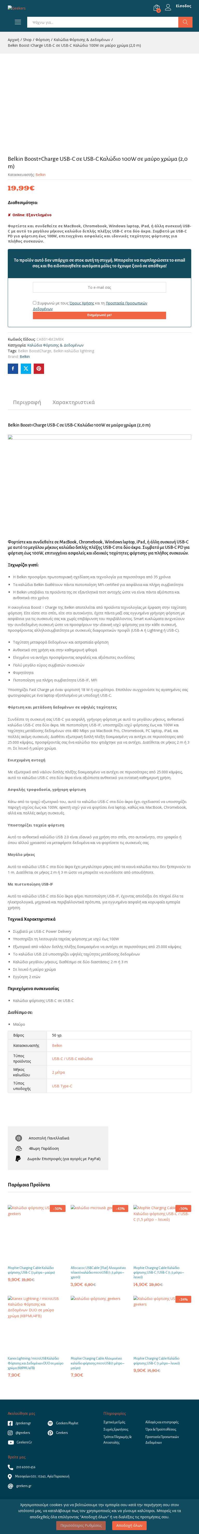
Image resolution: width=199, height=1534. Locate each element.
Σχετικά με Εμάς (114, 1422)
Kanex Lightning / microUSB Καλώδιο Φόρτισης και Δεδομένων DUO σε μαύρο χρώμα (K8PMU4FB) (35, 1363)
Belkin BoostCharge (34, 350)
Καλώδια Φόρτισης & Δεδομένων (55, 345)
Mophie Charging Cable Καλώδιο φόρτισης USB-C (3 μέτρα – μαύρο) (31, 1270)
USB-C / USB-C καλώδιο (72, 1058)
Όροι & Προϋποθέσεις (160, 1429)
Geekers (61, 1433)
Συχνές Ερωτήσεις (115, 1429)
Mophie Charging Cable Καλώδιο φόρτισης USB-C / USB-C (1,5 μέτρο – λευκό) (158, 1272)
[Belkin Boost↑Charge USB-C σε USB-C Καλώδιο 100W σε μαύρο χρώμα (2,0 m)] (13, 369)
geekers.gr (23, 1486)
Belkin (40, 174)
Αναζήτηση (185, 22)
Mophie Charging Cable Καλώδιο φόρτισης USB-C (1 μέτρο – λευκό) (156, 1361)
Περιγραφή (27, 402)
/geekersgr (23, 1423)
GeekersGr (24, 1442)
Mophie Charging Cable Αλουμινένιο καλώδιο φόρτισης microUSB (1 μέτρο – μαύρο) (97, 1363)
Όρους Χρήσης (81, 303)
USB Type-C (62, 1085)
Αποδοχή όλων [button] (129, 1525)
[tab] (27, 404)
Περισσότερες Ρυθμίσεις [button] (81, 1525)
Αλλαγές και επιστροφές (162, 1422)
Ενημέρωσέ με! (99, 315)
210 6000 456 (25, 1467)
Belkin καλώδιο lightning (73, 350)
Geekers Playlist (66, 1423)
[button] (30, 1259)
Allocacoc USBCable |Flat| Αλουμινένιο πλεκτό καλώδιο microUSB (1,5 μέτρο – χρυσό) (98, 1272)
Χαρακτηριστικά (74, 402)
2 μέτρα (58, 1072)
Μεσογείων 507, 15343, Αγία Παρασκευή (42, 1476)
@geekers (22, 1433)
